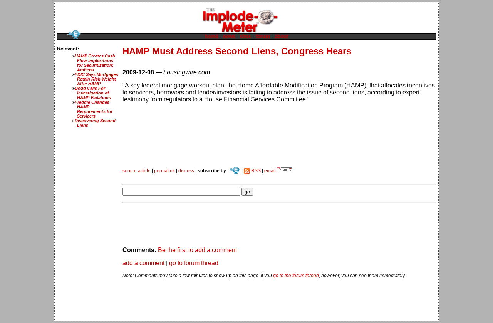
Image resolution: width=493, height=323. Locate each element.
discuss (186, 170)
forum (263, 36)
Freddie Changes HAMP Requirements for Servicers (93, 109)
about (281, 36)
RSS (255, 170)
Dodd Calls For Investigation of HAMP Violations (93, 93)
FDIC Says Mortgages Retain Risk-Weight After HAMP (96, 79)
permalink (164, 170)
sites (245, 36)
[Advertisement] (212, 176)
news (229, 36)
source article (136, 170)
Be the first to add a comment (197, 250)
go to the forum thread (296, 275)
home (211, 36)
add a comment (143, 263)
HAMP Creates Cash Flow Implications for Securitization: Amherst (95, 63)
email (270, 170)
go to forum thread (193, 263)
